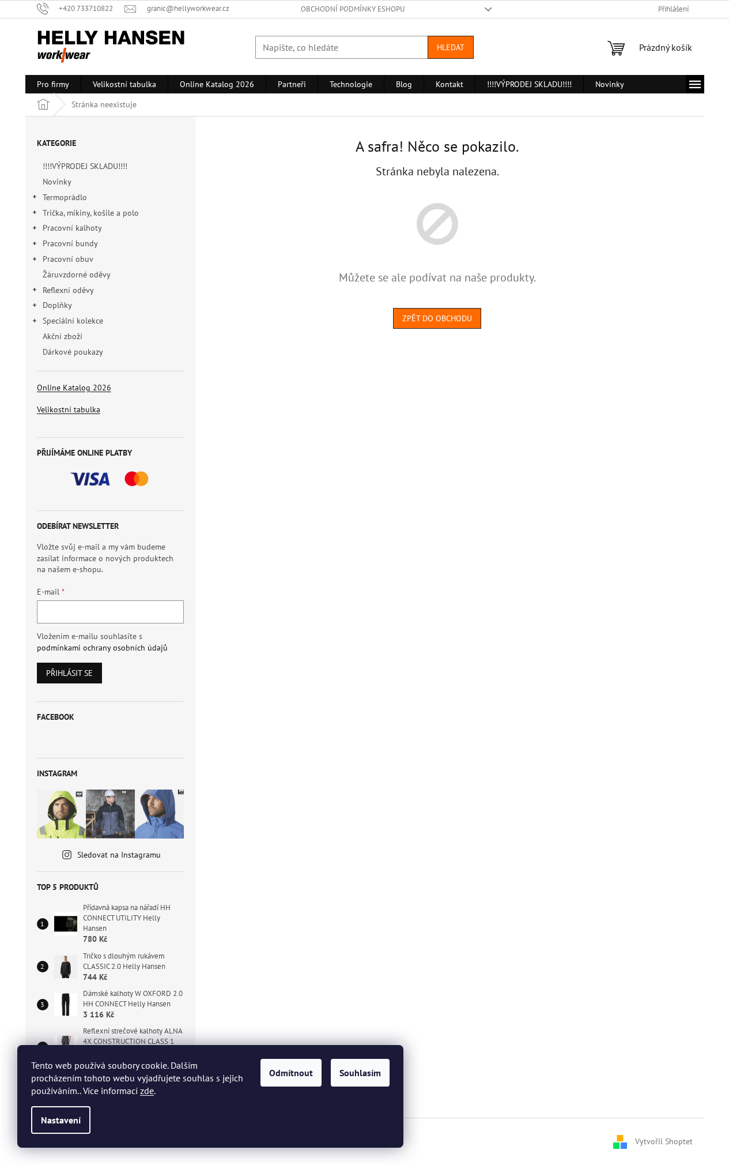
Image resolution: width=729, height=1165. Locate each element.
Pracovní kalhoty (72, 228)
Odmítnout (291, 1072)
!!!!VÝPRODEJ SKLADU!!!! (85, 166)
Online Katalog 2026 (74, 387)
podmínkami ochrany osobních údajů (102, 647)
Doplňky (57, 305)
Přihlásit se (69, 673)
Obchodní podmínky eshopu (353, 9)
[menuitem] (53, 84)
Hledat (450, 47)
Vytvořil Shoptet (664, 1141)
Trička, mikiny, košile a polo (91, 213)
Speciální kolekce (73, 320)
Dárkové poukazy (73, 352)
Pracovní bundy (70, 243)
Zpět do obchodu (437, 318)
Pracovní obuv (68, 259)
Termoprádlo (65, 197)
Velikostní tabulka (68, 409)
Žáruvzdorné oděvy (76, 274)
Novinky (57, 181)
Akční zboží (62, 336)
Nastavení (61, 1120)
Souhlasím (360, 1072)
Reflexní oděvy (68, 290)
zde (147, 1090)
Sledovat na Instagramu (119, 855)
